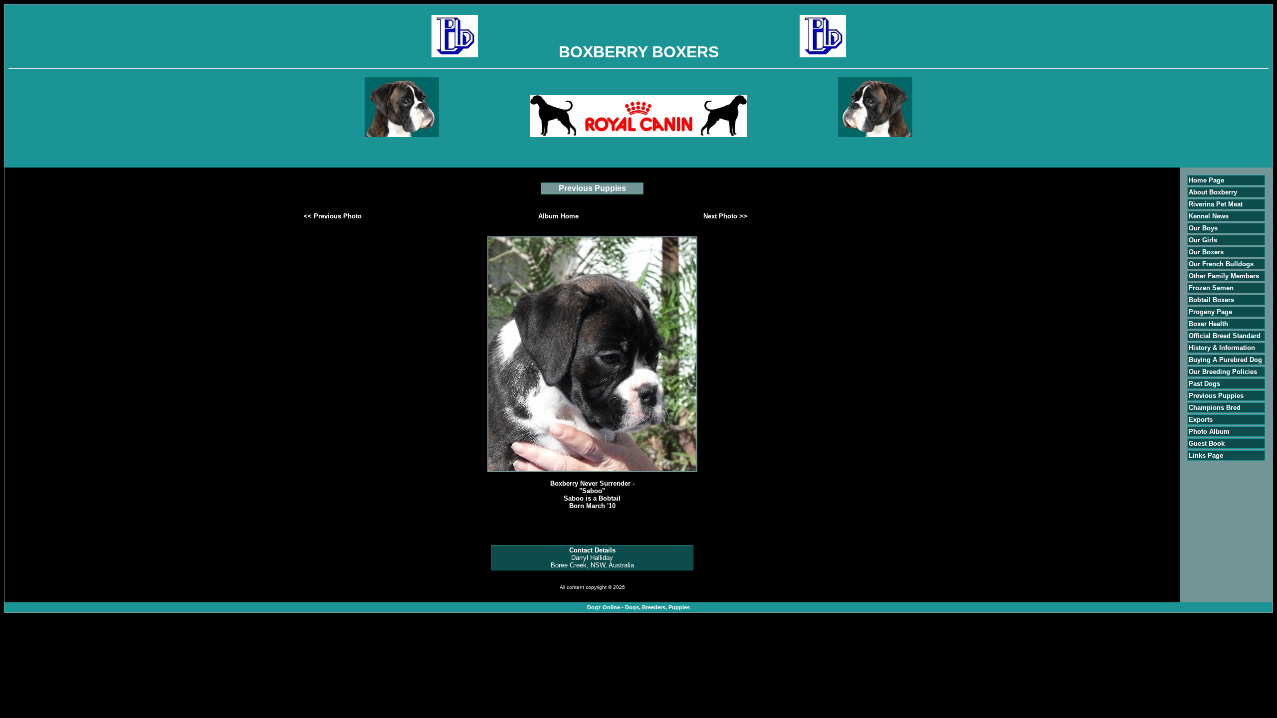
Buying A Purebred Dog (1225, 359)
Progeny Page (1210, 312)
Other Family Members (1224, 276)
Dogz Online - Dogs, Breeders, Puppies (638, 607)
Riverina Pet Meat (1216, 204)
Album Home (558, 216)
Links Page (1206, 455)
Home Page (1206, 180)
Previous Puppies (1216, 395)
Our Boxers (1206, 252)
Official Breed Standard (1225, 336)
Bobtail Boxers (1211, 300)
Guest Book (1207, 443)
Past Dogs (1204, 383)
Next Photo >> (725, 216)
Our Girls (1203, 240)
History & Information (1222, 348)
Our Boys (1203, 228)
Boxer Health (1208, 324)
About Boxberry (1213, 192)
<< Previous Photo (333, 216)
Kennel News (1209, 216)
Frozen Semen (1211, 288)
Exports (1201, 419)
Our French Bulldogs (1221, 264)
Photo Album (1209, 431)
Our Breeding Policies (1223, 371)
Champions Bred (1215, 407)
